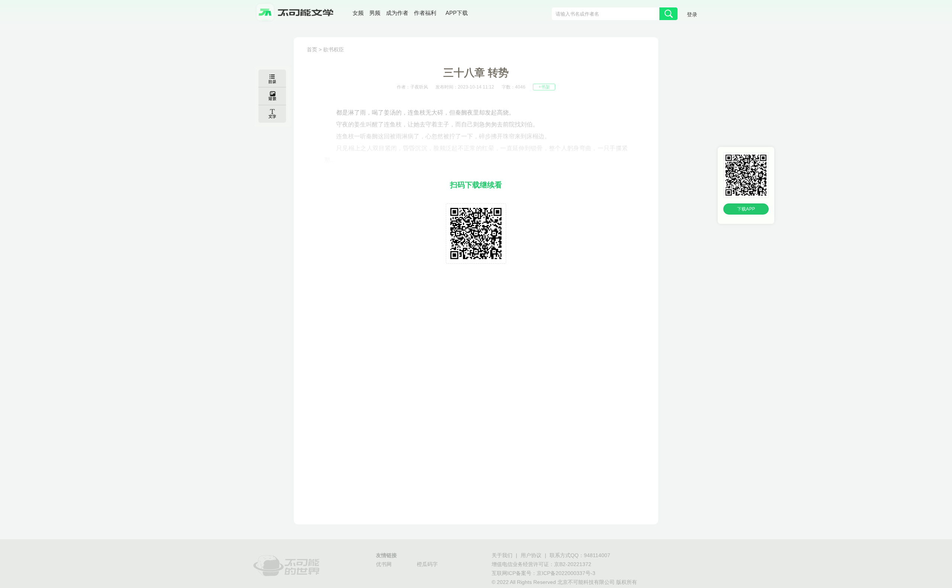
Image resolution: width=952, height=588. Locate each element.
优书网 (384, 564)
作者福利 (425, 13)
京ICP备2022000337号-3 (566, 573)
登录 (692, 14)
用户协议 (531, 555)
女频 (358, 13)
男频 (374, 13)
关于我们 (502, 555)
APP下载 (457, 13)
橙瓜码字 (427, 564)
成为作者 (397, 13)
